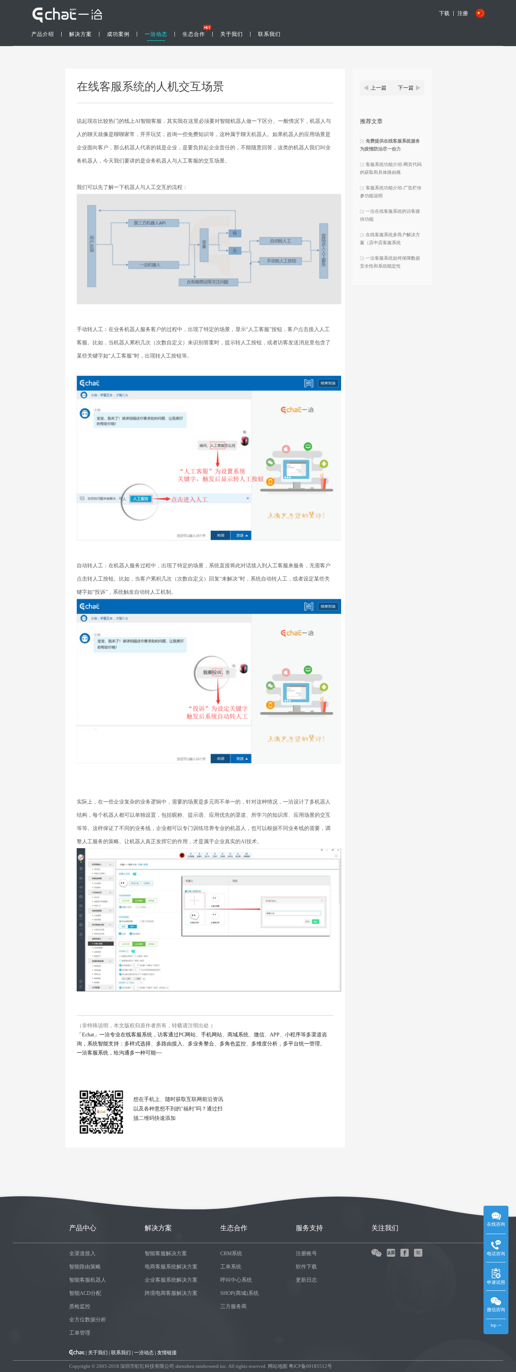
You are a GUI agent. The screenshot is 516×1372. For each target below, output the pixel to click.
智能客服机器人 (87, 1280)
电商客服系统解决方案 (171, 1267)
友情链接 (167, 1352)
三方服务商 (233, 1306)
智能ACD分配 (85, 1293)
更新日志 (306, 1280)
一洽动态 (156, 34)
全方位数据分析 (87, 1319)
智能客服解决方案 (166, 1253)
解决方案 (80, 34)
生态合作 (193, 34)
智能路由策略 (85, 1267)
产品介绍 (42, 34)
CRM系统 (231, 1253)
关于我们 (231, 34)
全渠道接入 (82, 1253)
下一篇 (406, 88)
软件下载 (306, 1267)
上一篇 (378, 88)
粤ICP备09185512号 (310, 1366)
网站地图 (277, 1366)
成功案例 (118, 34)
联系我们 (269, 34)
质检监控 (79, 1306)
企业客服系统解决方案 (171, 1280)
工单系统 (230, 1267)
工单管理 (79, 1333)
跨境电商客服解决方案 (171, 1293)
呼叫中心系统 (236, 1280)
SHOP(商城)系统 (239, 1293)
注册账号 (306, 1253)
